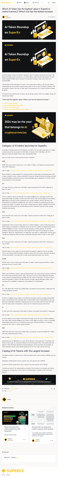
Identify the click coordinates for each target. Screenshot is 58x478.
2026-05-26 (10, 440)
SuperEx (16, 388)
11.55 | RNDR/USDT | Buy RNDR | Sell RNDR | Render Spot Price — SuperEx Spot (30, 170)
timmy (7, 16)
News (12, 388)
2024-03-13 (8, 17)
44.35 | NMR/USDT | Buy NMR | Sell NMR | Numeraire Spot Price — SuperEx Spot (31, 337)
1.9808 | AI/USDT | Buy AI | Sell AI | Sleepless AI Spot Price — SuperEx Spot (29, 315)
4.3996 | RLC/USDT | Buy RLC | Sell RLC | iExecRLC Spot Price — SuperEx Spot (30, 294)
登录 (17, 457)
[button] (29, 380)
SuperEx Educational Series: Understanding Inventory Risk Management (12, 429)
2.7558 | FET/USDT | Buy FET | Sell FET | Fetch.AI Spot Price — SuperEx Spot (30, 193)
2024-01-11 (37, 441)
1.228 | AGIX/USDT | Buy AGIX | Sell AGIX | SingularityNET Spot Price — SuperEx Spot (32, 221)
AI (10, 388)
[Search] (48, 3)
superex (10, 390)
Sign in (54, 2)
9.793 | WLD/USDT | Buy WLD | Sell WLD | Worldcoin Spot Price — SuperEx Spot (30, 247)
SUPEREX (10, 438)
